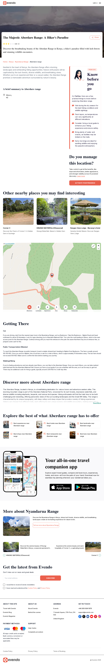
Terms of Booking (59, 651)
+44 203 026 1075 (85, 608)
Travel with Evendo (9, 608)
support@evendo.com (85, 612)
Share (96, 37)
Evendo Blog (7, 612)
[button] (52, 275)
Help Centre (32, 628)
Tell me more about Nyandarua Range (46, 525)
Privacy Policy (45, 588)
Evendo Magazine (9, 616)
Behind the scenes (34, 612)
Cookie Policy (32, 588)
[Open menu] (100, 3)
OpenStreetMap (10, 243)
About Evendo (33, 608)
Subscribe (50, 578)
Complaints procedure (35, 632)
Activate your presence (85, 183)
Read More (97, 403)
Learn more (81, 176)
